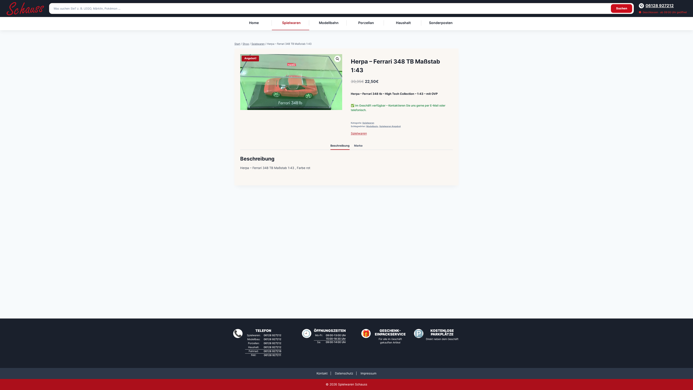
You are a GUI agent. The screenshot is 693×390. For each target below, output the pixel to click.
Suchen (621, 8)
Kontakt (322, 373)
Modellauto (372, 126)
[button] (337, 59)
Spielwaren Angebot (390, 126)
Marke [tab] (358, 145)
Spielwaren (368, 123)
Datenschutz (344, 373)
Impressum (368, 373)
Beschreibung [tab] (340, 145)
